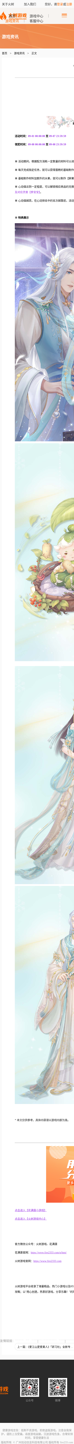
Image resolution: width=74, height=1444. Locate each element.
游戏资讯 (12, 21)
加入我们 (30, 4)
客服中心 (36, 21)
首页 (12, 16)
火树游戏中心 (26, 1340)
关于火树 (8, 4)
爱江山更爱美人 (51, 1340)
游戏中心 (36, 16)
